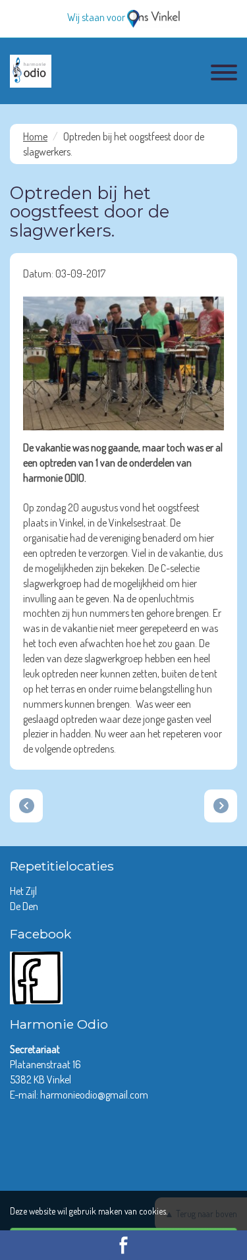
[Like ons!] (36, 976)
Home (35, 136)
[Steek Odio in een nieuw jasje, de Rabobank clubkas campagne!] (26, 805)
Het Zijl (24, 891)
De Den (25, 906)
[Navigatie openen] (224, 74)
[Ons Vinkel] (153, 17)
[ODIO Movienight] (220, 805)
